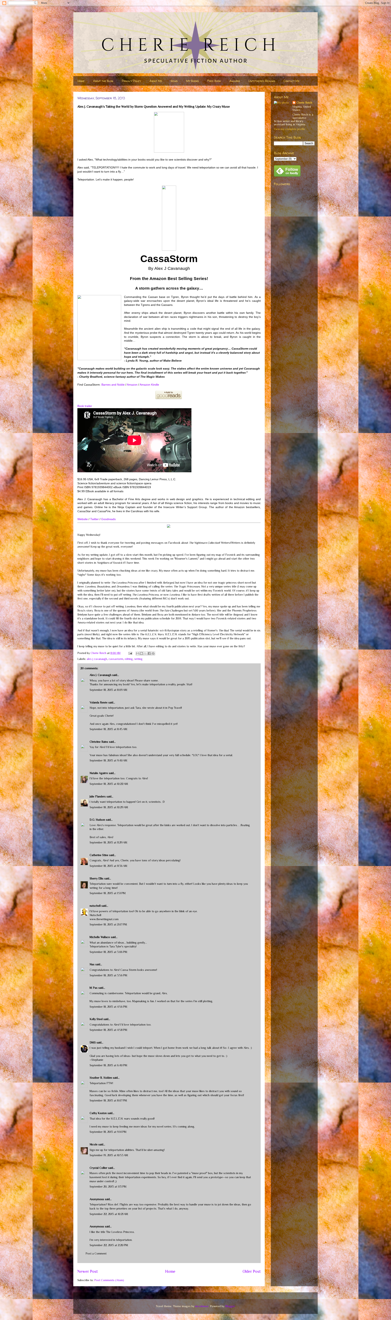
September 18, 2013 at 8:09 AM (108, 689)
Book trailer (84, 406)
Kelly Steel (96, 1019)
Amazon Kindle (149, 384)
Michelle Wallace (100, 937)
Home (81, 81)
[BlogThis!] (141, 653)
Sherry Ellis (96, 878)
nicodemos (202, 1306)
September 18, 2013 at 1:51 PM (108, 893)
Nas (92, 964)
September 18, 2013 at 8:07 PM (108, 1100)
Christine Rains (99, 741)
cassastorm (116, 659)
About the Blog (103, 81)
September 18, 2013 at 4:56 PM (108, 1006)
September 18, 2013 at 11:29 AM (108, 842)
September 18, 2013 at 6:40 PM (108, 1065)
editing (129, 659)
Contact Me (292, 81)
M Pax (94, 987)
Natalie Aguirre (99, 773)
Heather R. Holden (101, 1077)
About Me (155, 81)
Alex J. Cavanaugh (100, 675)
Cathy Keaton (98, 1113)
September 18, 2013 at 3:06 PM (108, 952)
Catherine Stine (99, 855)
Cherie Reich (304, 102)
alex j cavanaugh (97, 659)
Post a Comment (96, 1253)
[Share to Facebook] (149, 653)
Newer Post (87, 1271)
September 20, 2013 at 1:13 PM (108, 1186)
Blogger (230, 1306)
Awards (234, 81)
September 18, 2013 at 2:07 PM (108, 924)
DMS (93, 1042)
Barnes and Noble (113, 384)
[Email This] (138, 653)
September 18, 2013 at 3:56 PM (108, 975)
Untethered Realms (261, 81)
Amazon (132, 384)
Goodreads (108, 519)
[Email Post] (130, 653)
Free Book (214, 81)
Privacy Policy (131, 81)
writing (138, 659)
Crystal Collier (98, 1167)
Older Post (252, 1271)
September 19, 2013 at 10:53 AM (109, 1155)
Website (82, 519)
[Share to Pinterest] (153, 653)
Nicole (94, 1144)
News (174, 81)
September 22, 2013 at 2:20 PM (109, 1245)
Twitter (94, 519)
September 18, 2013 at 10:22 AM (109, 783)
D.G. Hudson (97, 819)
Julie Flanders (98, 796)
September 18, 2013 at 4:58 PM (108, 1029)
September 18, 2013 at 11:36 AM (108, 865)
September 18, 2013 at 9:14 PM (108, 1131)
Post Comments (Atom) (109, 1280)
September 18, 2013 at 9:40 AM (108, 760)
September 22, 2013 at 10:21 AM (109, 1214)
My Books (192, 81)
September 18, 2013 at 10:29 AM (109, 807)
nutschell (95, 905)
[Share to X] (145, 653)
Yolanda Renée (99, 702)
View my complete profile (289, 129)
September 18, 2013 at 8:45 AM (108, 729)
